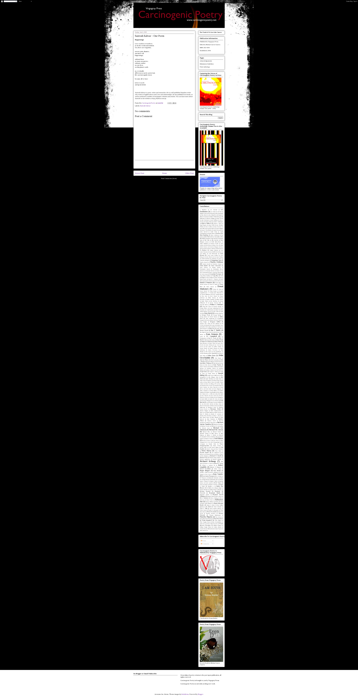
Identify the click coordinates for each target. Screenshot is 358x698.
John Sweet (208, 365)
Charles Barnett (204, 262)
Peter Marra (206, 451)
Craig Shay (215, 275)
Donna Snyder (203, 291)
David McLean (218, 280)
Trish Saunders (207, 520)
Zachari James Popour (216, 528)
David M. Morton (208, 280)
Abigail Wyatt (203, 213)
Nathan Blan (215, 436)
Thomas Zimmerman (215, 515)
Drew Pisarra (213, 296)
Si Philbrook (210, 488)
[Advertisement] (164, 164)
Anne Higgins (220, 228)
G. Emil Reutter (209, 310)
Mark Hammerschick (216, 410)
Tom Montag (209, 518)
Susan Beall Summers (206, 503)
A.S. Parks (213, 211)
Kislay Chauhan (204, 390)
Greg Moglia (203, 321)
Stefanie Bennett (205, 491)
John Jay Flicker (204, 360)
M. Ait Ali (202, 404)
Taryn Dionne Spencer (215, 508)
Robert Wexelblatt (205, 469)
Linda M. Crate (213, 399)
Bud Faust (219, 248)
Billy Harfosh (215, 240)
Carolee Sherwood (209, 257)
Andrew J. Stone (217, 223)
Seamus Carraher (213, 484)
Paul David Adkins (214, 447)
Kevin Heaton (203, 387)
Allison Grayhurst (204, 216)
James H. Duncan (206, 341)
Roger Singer (205, 471)
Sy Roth (208, 506)
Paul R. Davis (210, 449)
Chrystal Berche (210, 270)
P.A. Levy (208, 442)
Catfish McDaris (205, 258)
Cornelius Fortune (215, 274)
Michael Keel (205, 428)
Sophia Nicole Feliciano (216, 489)
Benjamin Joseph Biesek (211, 238)
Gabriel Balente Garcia (205, 311)
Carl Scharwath (213, 253)
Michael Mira (206, 431)
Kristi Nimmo (213, 390)
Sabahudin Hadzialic (213, 478)
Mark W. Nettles (204, 414)
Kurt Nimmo (220, 392)
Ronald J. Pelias (204, 472)
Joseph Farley (203, 371)
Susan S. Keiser (211, 505)
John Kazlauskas (215, 360)
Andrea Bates (208, 221)
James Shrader (203, 343)
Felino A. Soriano (216, 304)
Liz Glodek (215, 400)
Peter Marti (218, 451)
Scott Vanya (217, 483)
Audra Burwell (203, 231)
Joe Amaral (212, 353)
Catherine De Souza (216, 258)
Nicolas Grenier (206, 440)
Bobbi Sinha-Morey (216, 242)
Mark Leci (202, 412)
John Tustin (217, 365)
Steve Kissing (214, 498)
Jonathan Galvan (211, 368)
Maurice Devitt (211, 420)
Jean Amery (208, 346)
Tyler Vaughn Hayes (205, 522)
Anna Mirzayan (203, 228)
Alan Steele (204, 215)
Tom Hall (202, 518)
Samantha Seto (214, 479)
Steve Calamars (204, 498)
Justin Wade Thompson (205, 380)
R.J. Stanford (215, 452)
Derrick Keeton (204, 284)
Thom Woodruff (211, 511)
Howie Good (204, 330)
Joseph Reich (211, 373)
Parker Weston (217, 445)
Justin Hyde (219, 379)
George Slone (203, 316)
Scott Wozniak (203, 484)
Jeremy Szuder (203, 348)
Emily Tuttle (204, 301)
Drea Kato (204, 296)
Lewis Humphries (219, 397)
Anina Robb (211, 225)
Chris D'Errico (204, 267)
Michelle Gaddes (204, 433)
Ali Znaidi (219, 215)
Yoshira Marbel (218, 527)
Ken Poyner (210, 385)
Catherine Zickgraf (204, 260)
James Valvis (212, 343)
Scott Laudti (208, 483)
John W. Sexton (203, 366)
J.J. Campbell (211, 336)
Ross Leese (208, 474)
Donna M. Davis (217, 289)
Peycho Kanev (204, 452)
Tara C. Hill (203, 508)
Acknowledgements (206, 61)
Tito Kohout (218, 517)
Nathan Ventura (209, 438)
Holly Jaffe (219, 328)
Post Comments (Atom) (169, 178)
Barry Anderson (215, 235)
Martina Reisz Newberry (206, 415)
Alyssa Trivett (219, 218)
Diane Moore (210, 286)
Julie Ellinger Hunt (213, 377)
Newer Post (139, 173)
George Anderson (218, 313)
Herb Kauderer (203, 328)
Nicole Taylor (215, 440)
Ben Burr (207, 237)
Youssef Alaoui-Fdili (204, 528)
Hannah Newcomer (210, 325)
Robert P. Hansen (215, 467)
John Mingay (211, 361)
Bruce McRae (212, 248)
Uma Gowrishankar (217, 522)
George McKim (217, 315)
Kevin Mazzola (214, 387)
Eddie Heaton (212, 297)
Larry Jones (213, 395)
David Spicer (218, 282)
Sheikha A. (211, 486)
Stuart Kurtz (210, 500)
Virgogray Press (213, 41)
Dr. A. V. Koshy (209, 292)
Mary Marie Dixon (204, 417)
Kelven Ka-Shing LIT (210, 384)
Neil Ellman (219, 438)
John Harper (218, 358)
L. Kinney (203, 394)
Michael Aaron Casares (213, 44)
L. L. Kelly (210, 394)
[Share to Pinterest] (175, 103)
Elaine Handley (210, 299)
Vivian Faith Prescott (212, 523)
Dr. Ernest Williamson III (206, 294)
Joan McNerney (217, 351)
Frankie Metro (203, 308)
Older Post (189, 173)
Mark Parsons (218, 412)
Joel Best (220, 353)
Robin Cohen (217, 469)
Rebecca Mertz (219, 454)
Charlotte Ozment (217, 264)
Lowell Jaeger (209, 402)
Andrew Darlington (218, 221)
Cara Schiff (212, 252)
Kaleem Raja (216, 380)
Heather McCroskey (206, 327)
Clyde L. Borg (212, 272)
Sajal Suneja (206, 479)
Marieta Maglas (204, 410)
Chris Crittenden (216, 265)
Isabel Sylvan (216, 332)
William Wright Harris (205, 527)
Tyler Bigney (218, 520)
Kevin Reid (208, 389)
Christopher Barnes (205, 269)
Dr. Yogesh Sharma (218, 294)
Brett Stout (208, 245)
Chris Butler (204, 265)
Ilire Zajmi (202, 332)
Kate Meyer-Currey (210, 382)
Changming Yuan (216, 260)
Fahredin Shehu (204, 304)
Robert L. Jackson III (208, 465)
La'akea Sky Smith (218, 394)
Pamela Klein (212, 444)
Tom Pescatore (218, 518)
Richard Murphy (217, 459)
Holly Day (212, 328)
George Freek (206, 315)
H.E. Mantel (216, 323)
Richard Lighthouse (205, 459)
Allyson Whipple (211, 218)
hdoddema (185, 694)
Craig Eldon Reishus (205, 275)
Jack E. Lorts (212, 338)
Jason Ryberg (209, 345)
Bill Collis (207, 240)
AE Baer (220, 211)
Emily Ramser (219, 299)
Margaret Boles (212, 407)
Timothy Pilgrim (206, 517)
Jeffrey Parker (217, 346)
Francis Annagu (217, 306)
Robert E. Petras (208, 463)
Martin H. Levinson (216, 414)
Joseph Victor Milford (212, 375)
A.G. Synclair (213, 209)
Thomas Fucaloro (210, 513)
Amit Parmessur (205, 220)
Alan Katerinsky (219, 213)
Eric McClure (213, 301)
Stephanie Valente (204, 494)
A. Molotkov (203, 209)
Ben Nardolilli (215, 237)
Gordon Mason (209, 320)
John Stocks (216, 363)
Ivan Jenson (212, 334)
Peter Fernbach (219, 449)
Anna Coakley (208, 226)
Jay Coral (217, 345)
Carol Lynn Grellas (212, 255)
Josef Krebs (219, 370)
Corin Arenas (204, 274)
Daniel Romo (203, 279)
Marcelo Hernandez (205, 405)
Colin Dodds (220, 272)
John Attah (202, 355)
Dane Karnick (218, 277)
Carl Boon (219, 252)
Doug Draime (213, 291)
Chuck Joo (219, 270)
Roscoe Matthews (214, 472)
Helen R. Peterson (217, 327)
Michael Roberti (217, 431)
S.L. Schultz (219, 476)
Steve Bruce (219, 496)
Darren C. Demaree (213, 279)
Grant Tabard (218, 320)
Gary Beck (208, 313)
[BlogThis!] (170, 103)
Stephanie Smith (214, 493)
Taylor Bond (203, 510)
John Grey (211, 355)
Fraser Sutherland (214, 308)
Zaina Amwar (203, 530)
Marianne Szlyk (215, 409)
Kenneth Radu (218, 385)
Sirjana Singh (218, 488)
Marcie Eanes (214, 405)
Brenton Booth (214, 243)
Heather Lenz (219, 325)
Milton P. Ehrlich (211, 435)
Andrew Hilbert (206, 223)
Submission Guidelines (207, 64)
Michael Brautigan (218, 424)
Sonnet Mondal (204, 489)
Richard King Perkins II (215, 457)
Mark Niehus (210, 412)
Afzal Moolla (211, 213)
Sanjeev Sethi (213, 481)
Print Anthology (205, 67)
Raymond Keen (210, 454)
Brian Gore (216, 245)
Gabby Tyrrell (218, 310)
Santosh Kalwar (145, 106)
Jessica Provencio (213, 350)
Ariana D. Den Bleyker (206, 230)
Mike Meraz (214, 433)
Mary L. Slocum (218, 415)
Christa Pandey (216, 267)
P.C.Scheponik (215, 442)
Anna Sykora (212, 228)
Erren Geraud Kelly (215, 302)
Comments (205, 544)
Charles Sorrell (206, 264)
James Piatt (217, 341)
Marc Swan (219, 404)
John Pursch (219, 361)
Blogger (200, 694)
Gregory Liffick (215, 322)
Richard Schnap (208, 461)
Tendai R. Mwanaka (213, 510)
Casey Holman (219, 257)
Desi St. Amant (214, 284)
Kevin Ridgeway (217, 389)
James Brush (219, 340)
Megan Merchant (211, 422)
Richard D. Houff (215, 456)
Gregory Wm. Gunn (205, 323)
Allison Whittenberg (215, 216)
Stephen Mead (210, 496)
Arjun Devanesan (217, 230)
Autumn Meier (211, 233)
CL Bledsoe (203, 250)
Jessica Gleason (214, 348)
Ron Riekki (217, 470)
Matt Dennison (211, 419)
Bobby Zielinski (204, 243)
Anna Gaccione (218, 226)
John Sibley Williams (205, 363)
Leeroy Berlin (210, 397)
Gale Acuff (215, 311)
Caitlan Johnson (214, 250)
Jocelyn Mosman (204, 353)
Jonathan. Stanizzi (209, 370)
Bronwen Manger (213, 247)
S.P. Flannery (203, 478)
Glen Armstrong (210, 318)
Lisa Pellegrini (207, 400)
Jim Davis (208, 351)
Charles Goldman (216, 262)
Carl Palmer (203, 253)
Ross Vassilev (218, 474)
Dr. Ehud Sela (218, 292)
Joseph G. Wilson (213, 371)
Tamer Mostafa (217, 506)
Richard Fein (203, 457)
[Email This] (168, 103)
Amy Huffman (214, 220)
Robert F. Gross (218, 463)
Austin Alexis (213, 231)
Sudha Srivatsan (219, 501)
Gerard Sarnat (213, 316)
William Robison (217, 525)
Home (164, 173)
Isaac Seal (209, 332)
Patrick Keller (203, 447)
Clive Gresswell (203, 272)
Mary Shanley (215, 417)
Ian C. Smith (215, 330)
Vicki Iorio (202, 523)
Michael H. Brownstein (217, 426)
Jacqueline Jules (211, 340)
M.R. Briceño (210, 404)
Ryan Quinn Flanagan (208, 476)
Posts (204, 541)
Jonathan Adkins (213, 366)
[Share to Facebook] (174, 103)
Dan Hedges (210, 277)
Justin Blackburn (209, 379)
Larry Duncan (204, 395)
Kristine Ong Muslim (211, 392)
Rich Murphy (204, 456)
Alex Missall (212, 215)
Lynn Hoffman (218, 402)
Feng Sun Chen (206, 306)
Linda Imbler (204, 399)
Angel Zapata (203, 225)
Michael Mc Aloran (216, 430)
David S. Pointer (206, 282)
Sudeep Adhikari (209, 501)
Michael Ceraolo (205, 426)
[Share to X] (172, 103)
